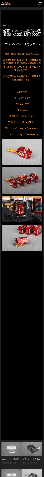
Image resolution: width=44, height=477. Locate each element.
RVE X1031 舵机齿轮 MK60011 (11, 459)
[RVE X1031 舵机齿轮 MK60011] (11, 449)
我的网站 (6, 3)
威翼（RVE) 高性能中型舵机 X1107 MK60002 (32, 459)
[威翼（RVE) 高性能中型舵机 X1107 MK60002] (32, 449)
